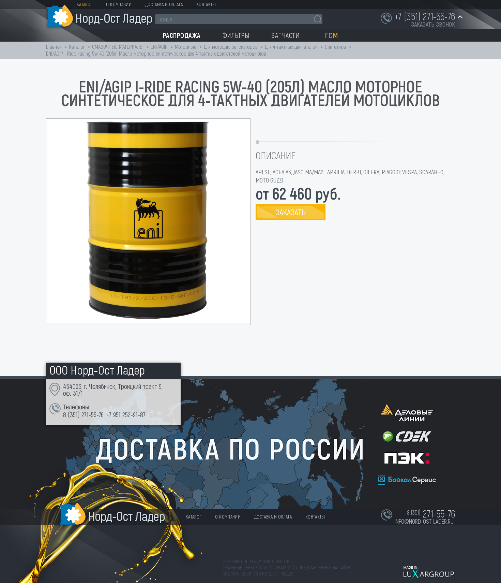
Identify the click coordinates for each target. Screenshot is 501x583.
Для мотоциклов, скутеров (231, 46)
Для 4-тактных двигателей (291, 46)
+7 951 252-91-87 (126, 414)
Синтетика (335, 46)
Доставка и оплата (164, 4)
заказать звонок (433, 24)
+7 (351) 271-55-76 (424, 16)
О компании (119, 4)
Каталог (84, 4)
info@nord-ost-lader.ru (424, 521)
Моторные (186, 46)
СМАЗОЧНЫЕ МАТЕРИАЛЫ (117, 46)
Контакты (206, 4)
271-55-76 (92, 414)
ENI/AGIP (159, 46)
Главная (54, 46)
